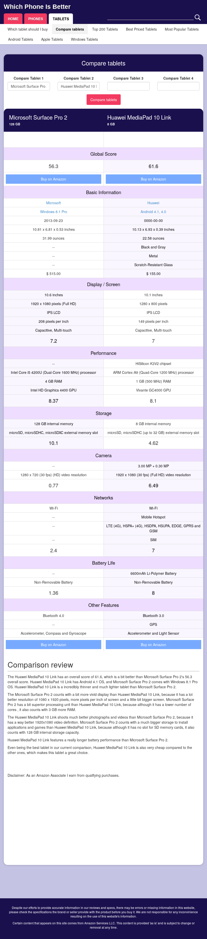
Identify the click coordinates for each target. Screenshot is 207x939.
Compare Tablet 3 (128, 78)
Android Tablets (20, 39)
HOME (13, 18)
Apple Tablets (52, 39)
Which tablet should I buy (28, 29)
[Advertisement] (103, 825)
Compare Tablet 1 (29, 78)
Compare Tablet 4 (178, 78)
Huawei (153, 202)
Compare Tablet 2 (79, 78)
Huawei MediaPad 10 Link (139, 117)
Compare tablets (70, 29)
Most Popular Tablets (182, 29)
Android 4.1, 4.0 (153, 211)
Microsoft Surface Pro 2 (38, 117)
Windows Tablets (84, 39)
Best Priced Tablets (141, 29)
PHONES (35, 18)
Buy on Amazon (53, 178)
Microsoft (53, 202)
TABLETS (61, 18)
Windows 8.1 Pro (53, 211)
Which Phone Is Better (37, 6)
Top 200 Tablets (105, 29)
